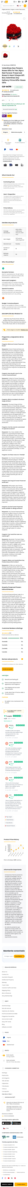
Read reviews (7, 721)
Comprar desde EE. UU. (9, 1145)
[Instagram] (6, 1178)
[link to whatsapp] (9, 46)
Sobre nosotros (21, 1172)
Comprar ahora (21, 1184)
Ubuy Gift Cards (6, 1021)
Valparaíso (5, 1083)
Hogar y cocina (15, 9)
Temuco (4, 1089)
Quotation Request (7, 977)
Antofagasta (5, 1078)
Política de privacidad (8, 1172)
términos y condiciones (9, 1170)
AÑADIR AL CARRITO (7, 1184)
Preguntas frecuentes (8, 1016)
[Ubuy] (6, 1)
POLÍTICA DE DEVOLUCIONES (9, 1013)
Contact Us (5, 974)
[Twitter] (12, 1178)
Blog (3, 1024)
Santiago (4, 1073)
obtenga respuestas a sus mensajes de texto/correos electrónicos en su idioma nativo (14, 1108)
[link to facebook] (14, 46)
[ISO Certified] (17, 1137)
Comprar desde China (9, 1156)
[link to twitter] (18, 46)
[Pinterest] (15, 1178)
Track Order (5, 985)
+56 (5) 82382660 (9, 1116)
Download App (6, 1005)
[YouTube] (9, 1178)
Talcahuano (5, 1086)
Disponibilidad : (6, 94)
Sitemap (4, 982)
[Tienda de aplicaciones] (6, 1124)
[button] (15, 2)
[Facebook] (3, 1178)
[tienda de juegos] (16, 1124)
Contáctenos (6, 1174)
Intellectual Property (8, 980)
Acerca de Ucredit (7, 1019)
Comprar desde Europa (9, 1161)
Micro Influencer (6, 993)
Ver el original (9, 13)
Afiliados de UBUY (7, 1027)
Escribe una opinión (8, 669)
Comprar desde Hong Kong (10, 1152)
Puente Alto (5, 1075)
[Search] (25, 5)
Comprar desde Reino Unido (10, 1147)
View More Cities (7, 1094)
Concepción (5, 1091)
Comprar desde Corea (9, 1154)
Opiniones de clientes (8, 1011)
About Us (4, 972)
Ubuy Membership (7, 996)
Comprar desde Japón (9, 1149)
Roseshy (4, 13)
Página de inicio (6, 9)
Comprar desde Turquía (9, 1158)
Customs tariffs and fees (9, 988)
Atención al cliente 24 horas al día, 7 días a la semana (15, 1103)
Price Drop (19, 87)
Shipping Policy (6, 990)
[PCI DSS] (5, 1137)
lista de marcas (6, 1008)
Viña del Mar (5, 1081)
